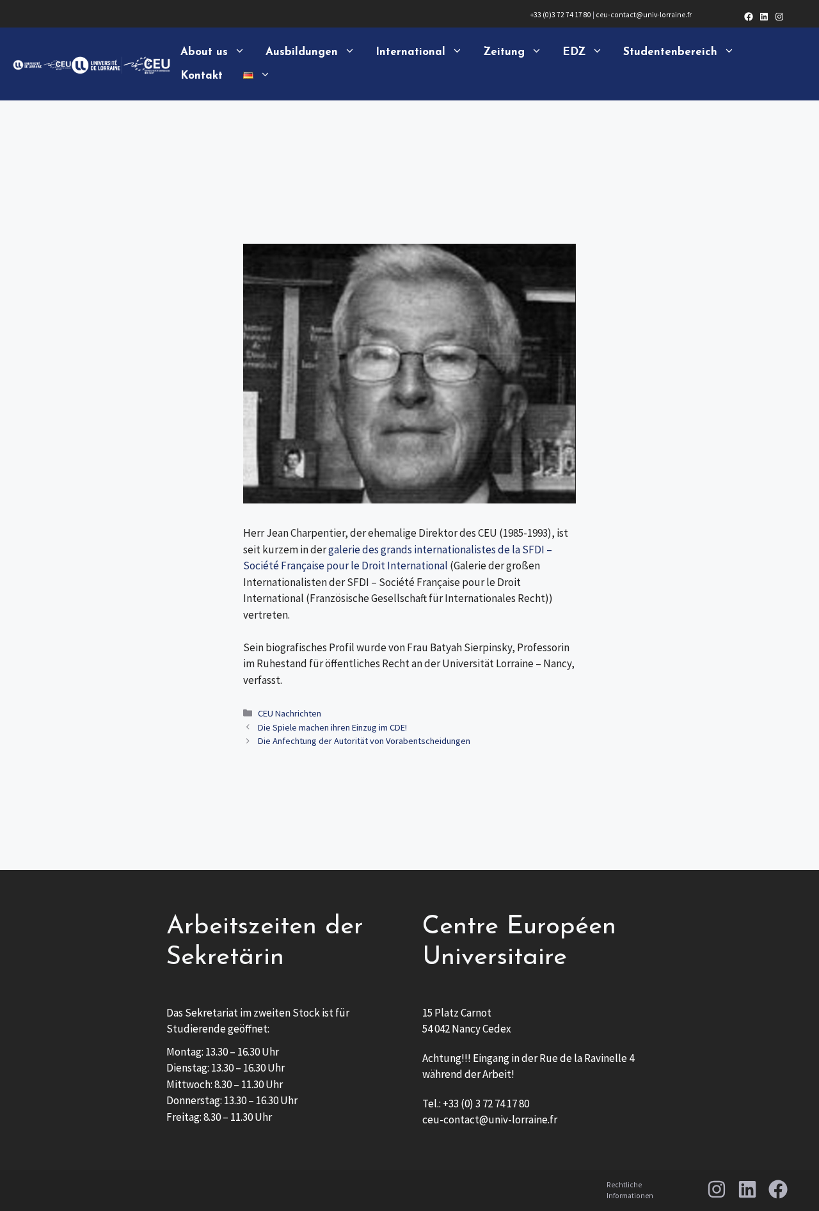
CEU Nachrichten (289, 713)
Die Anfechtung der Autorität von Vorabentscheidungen (364, 741)
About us (204, 52)
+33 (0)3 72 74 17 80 (560, 14)
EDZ (573, 52)
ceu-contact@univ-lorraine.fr (644, 14)
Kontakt (201, 75)
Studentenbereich (670, 52)
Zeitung (504, 52)
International (410, 52)
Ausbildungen (302, 52)
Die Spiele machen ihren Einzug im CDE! (332, 727)
